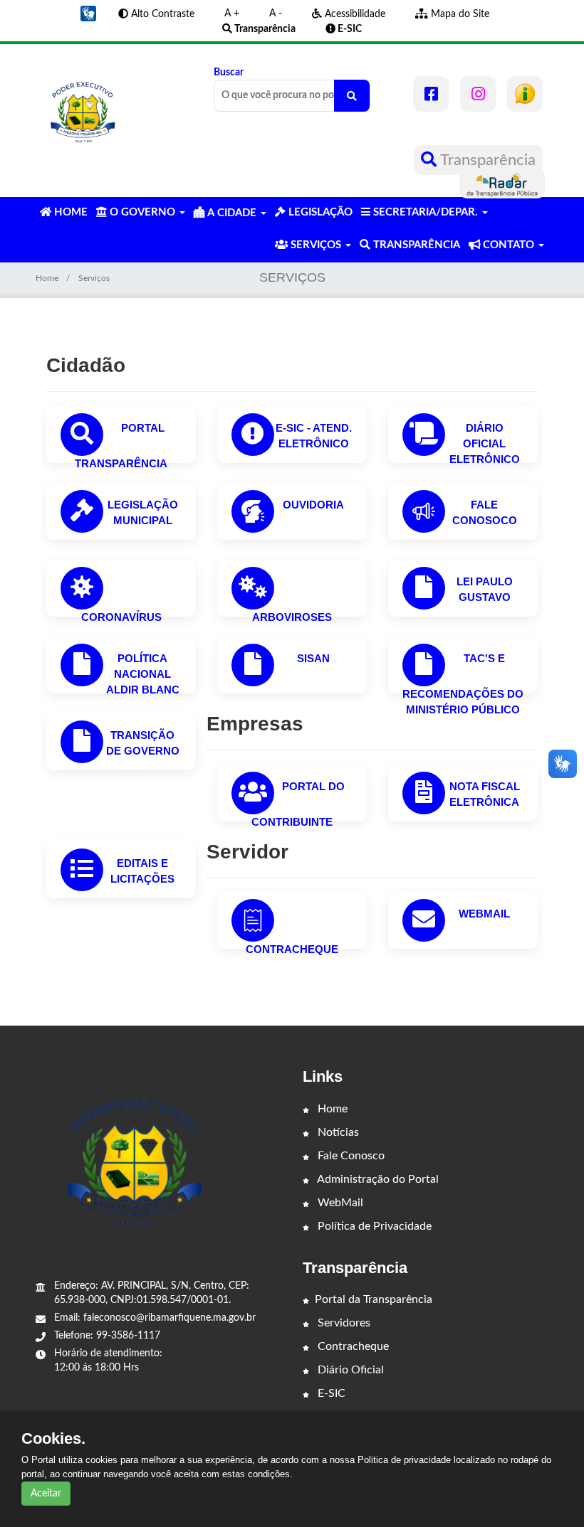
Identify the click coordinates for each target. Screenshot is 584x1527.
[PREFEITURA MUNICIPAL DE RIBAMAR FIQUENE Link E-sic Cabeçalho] (525, 94)
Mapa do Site (458, 14)
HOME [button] (69, 212)
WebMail (484, 914)
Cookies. (53, 1439)
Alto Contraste (161, 14)
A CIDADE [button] (231, 213)
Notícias (337, 1132)
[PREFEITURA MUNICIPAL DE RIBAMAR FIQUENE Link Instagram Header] (478, 94)
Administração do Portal (377, 1179)
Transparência (486, 160)
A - (275, 13)
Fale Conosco (350, 1155)
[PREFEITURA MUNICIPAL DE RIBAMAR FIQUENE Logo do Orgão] (83, 114)
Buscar (229, 73)
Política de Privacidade (373, 1226)
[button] (88, 13)
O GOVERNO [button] (142, 212)
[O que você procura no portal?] (352, 96)
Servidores (342, 1323)
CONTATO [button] (508, 245)
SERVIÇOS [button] (316, 245)
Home (47, 278)
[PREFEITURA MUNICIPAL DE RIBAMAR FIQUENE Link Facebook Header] (431, 94)
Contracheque (292, 949)
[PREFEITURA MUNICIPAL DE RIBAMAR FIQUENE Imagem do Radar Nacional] (502, 183)
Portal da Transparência (373, 1299)
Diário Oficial (349, 1370)
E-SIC (330, 1393)
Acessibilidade (353, 14)
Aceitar (46, 1494)
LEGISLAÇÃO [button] (319, 212)
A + (231, 13)
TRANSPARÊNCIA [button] (415, 245)
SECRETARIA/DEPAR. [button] (425, 212)
